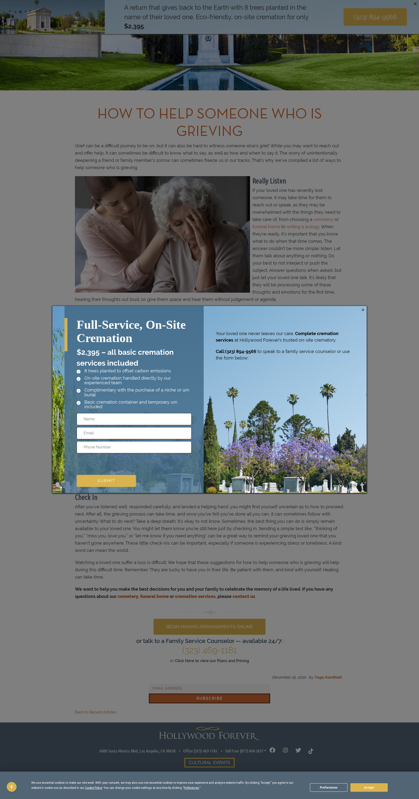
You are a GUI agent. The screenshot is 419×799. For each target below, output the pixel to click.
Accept (369, 787)
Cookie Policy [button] (93, 788)
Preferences (329, 787)
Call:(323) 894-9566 (236, 351)
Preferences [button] (191, 788)
